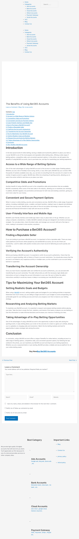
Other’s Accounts (32, 13)
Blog (26, 21)
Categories (28, 4)
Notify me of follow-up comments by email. (19, 408)
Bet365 (17, 292)
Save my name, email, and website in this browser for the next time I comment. (32, 404)
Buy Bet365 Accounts (46, 351)
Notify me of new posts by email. (16, 413)
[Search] (55, 4)
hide (13, 112)
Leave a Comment (11, 107)
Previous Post (7, 360)
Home (26, 2)
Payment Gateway (32, 15)
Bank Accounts (31, 8)
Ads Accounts (31, 6)
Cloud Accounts (32, 11)
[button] (30, 28)
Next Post (73, 360)
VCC (26, 19)
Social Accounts (32, 17)
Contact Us (28, 24)
